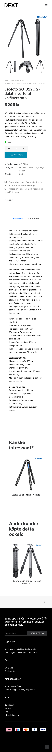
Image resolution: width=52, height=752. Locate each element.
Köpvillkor (9, 712)
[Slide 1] (11, 66)
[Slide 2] (26, 66)
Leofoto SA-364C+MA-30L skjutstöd (26, 582)
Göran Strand (10, 686)
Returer (8, 708)
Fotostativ (20, 80)
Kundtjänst (9, 705)
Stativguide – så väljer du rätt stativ (20, 649)
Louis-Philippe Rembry (15, 689)
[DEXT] (11, 5)
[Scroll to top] (47, 747)
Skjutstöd (33, 167)
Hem (6, 80)
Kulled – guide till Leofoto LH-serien (21, 652)
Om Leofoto (10, 671)
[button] (46, 5)
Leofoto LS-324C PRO (26, 495)
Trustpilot (9, 200)
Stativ (12, 80)
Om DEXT (9, 668)
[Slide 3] (40, 66)
